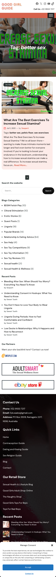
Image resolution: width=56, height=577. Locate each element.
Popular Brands (12, 231)
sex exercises (41, 132)
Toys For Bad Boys (12, 509)
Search (48, 191)
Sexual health (11, 263)
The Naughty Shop (12, 496)
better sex (15, 132)
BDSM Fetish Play (13, 205)
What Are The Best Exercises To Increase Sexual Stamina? (26, 121)
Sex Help (8, 85)
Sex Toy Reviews (12, 258)
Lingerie (8, 226)
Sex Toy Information (14, 252)
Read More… (20, 165)
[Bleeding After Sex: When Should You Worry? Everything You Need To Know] (6, 524)
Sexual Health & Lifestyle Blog (18, 484)
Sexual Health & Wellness (17, 268)
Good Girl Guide (12, 6)
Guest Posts (10, 221)
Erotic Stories (11, 216)
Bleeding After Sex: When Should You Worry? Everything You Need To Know (30, 523)
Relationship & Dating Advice (19, 237)
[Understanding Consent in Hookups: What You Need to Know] (6, 534)
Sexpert (25, 128)
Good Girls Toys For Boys (15, 502)
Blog (5, 461)
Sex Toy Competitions (15, 247)
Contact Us (29, 574)
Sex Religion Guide (12, 455)
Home (6, 437)
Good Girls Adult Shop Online (18, 490)
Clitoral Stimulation (14, 210)
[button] (52, 545)
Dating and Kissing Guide (15, 449)
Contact (7, 467)
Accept (28, 567)
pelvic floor (27, 132)
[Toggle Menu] (51, 15)
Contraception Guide (14, 443)
